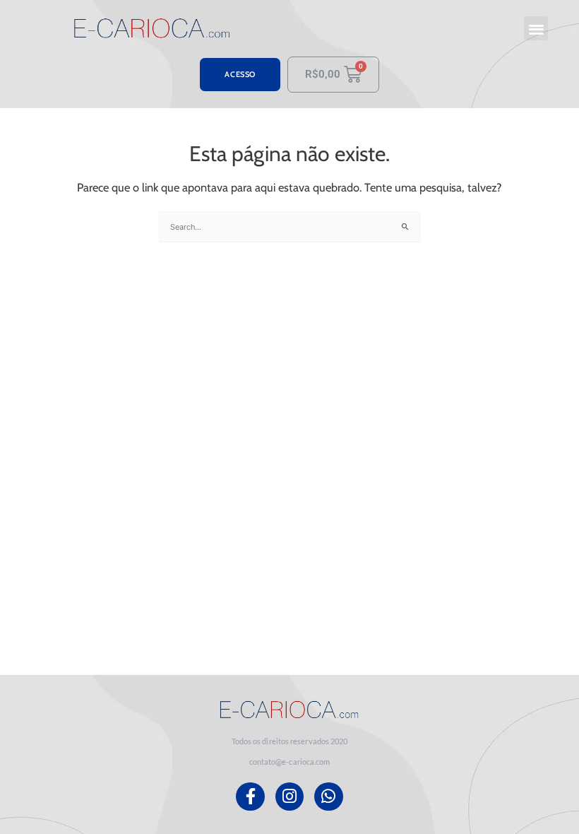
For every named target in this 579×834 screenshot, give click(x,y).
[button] (536, 28)
